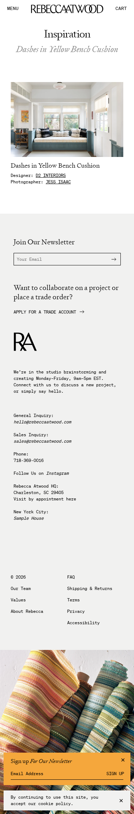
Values (18, 600)
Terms (73, 600)
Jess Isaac (58, 182)
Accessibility (83, 623)
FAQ (71, 577)
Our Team (21, 588)
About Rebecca (27, 611)
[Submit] (109, 259)
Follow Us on (41, 473)
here (71, 499)
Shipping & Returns (89, 588)
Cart (121, 8)
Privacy (76, 611)
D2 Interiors (51, 175)
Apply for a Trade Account (45, 312)
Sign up (115, 773)
